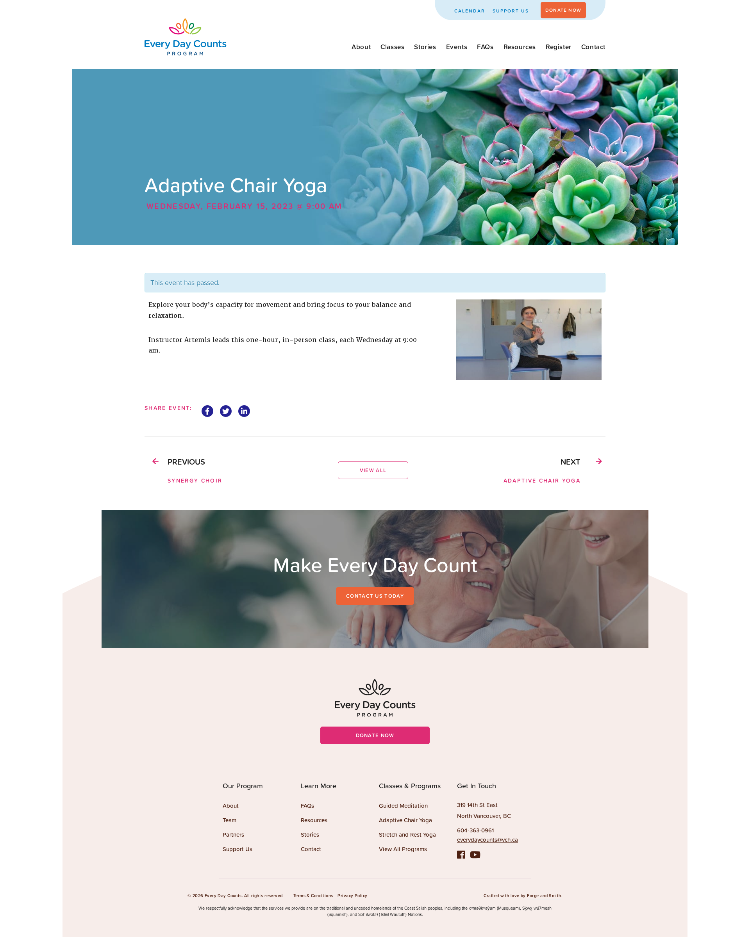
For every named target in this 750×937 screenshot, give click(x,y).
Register (558, 47)
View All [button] (373, 470)
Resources (520, 47)
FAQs (485, 47)
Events (457, 47)
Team (229, 820)
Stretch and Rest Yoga (407, 834)
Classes (392, 47)
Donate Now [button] (563, 10)
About (361, 47)
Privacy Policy (352, 895)
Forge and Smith (544, 895)
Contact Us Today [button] (375, 596)
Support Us (511, 10)
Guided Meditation (403, 805)
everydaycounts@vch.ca (487, 839)
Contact (593, 47)
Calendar (469, 10)
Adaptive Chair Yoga (405, 820)
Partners (233, 834)
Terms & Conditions (313, 895)
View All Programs (403, 848)
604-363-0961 (475, 830)
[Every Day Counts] (186, 50)
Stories (425, 47)
